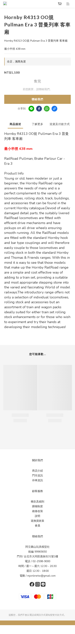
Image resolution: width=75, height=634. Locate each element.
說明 (37, 516)
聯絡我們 (37, 99)
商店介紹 (37, 471)
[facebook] (39, 109)
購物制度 (37, 506)
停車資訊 (37, 480)
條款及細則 (37, 501)
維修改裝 (37, 511)
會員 (37, 525)
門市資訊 (37, 475)
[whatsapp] (47, 109)
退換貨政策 (37, 521)
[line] (31, 109)
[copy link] (54, 109)
